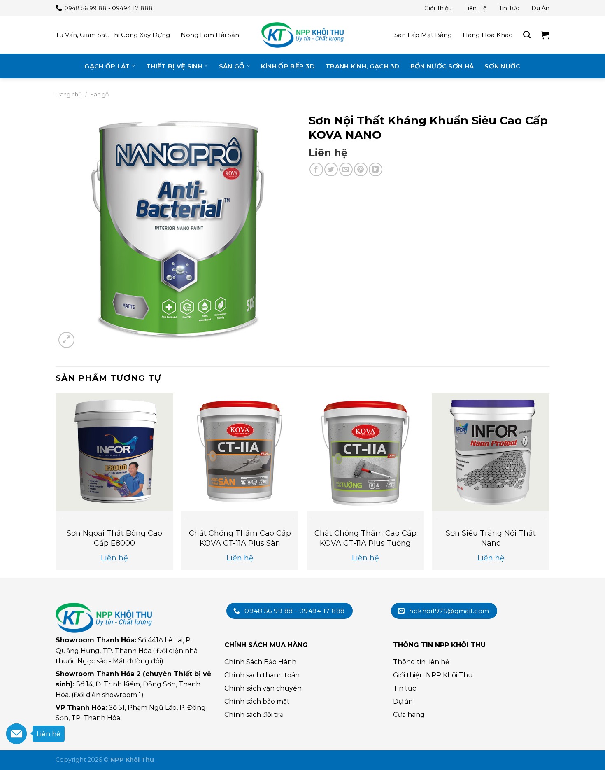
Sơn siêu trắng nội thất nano (491, 538)
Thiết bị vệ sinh (174, 66)
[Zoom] (66, 340)
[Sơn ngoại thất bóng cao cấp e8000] (114, 452)
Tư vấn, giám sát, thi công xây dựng (113, 35)
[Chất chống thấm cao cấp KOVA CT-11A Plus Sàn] (239, 452)
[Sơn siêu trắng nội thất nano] (490, 452)
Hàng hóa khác (487, 35)
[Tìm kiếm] (527, 35)
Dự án (540, 8)
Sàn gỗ (232, 66)
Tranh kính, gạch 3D (363, 66)
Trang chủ (69, 94)
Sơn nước (502, 66)
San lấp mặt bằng (423, 35)
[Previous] (56, 484)
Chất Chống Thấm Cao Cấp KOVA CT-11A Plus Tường (365, 538)
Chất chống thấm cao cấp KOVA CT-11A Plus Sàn (240, 538)
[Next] (549, 484)
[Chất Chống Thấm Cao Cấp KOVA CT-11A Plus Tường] (365, 452)
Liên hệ (475, 8)
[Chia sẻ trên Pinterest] (361, 169)
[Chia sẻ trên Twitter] (331, 169)
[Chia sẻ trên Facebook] (316, 169)
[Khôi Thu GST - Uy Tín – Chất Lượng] (302, 35)
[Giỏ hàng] (545, 35)
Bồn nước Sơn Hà (442, 66)
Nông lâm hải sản (210, 35)
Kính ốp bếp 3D (288, 66)
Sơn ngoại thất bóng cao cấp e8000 (114, 538)
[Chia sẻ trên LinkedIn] (375, 169)
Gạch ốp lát (107, 66)
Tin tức (509, 8)
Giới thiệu (438, 8)
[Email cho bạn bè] (346, 169)
